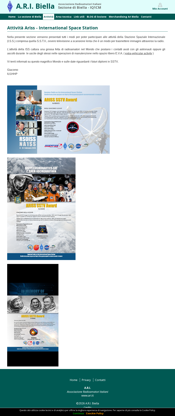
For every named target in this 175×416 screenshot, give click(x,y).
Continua (78, 413)
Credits (87, 407)
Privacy (86, 380)
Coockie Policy (95, 413)
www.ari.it (87, 395)
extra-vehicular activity (138, 53)
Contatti (100, 380)
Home (73, 380)
